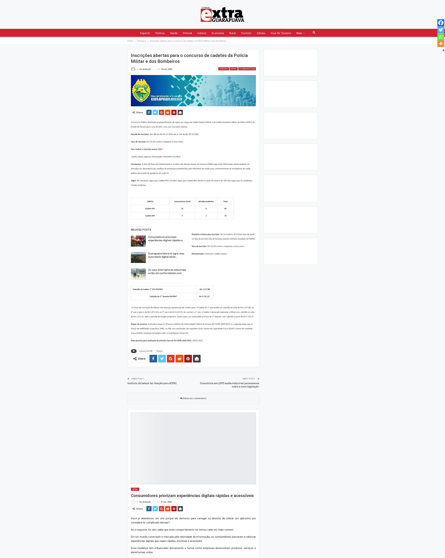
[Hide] (443, 50)
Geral (234, 69)
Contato (246, 33)
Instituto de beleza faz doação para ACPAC (152, 383)
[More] (440, 43)
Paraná (159, 351)
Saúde (174, 33)
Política (160, 33)
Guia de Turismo (281, 33)
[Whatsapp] (440, 36)
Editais (261, 33)
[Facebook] (440, 22)
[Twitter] (440, 29)
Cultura (201, 33)
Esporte (145, 33)
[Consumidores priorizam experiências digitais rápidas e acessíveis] (138, 241)
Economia (218, 33)
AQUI (160, 149)
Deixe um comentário (195, 398)
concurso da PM (145, 351)
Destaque (223, 69)
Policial (187, 33)
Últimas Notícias (247, 69)
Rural (232, 33)
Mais (299, 33)
